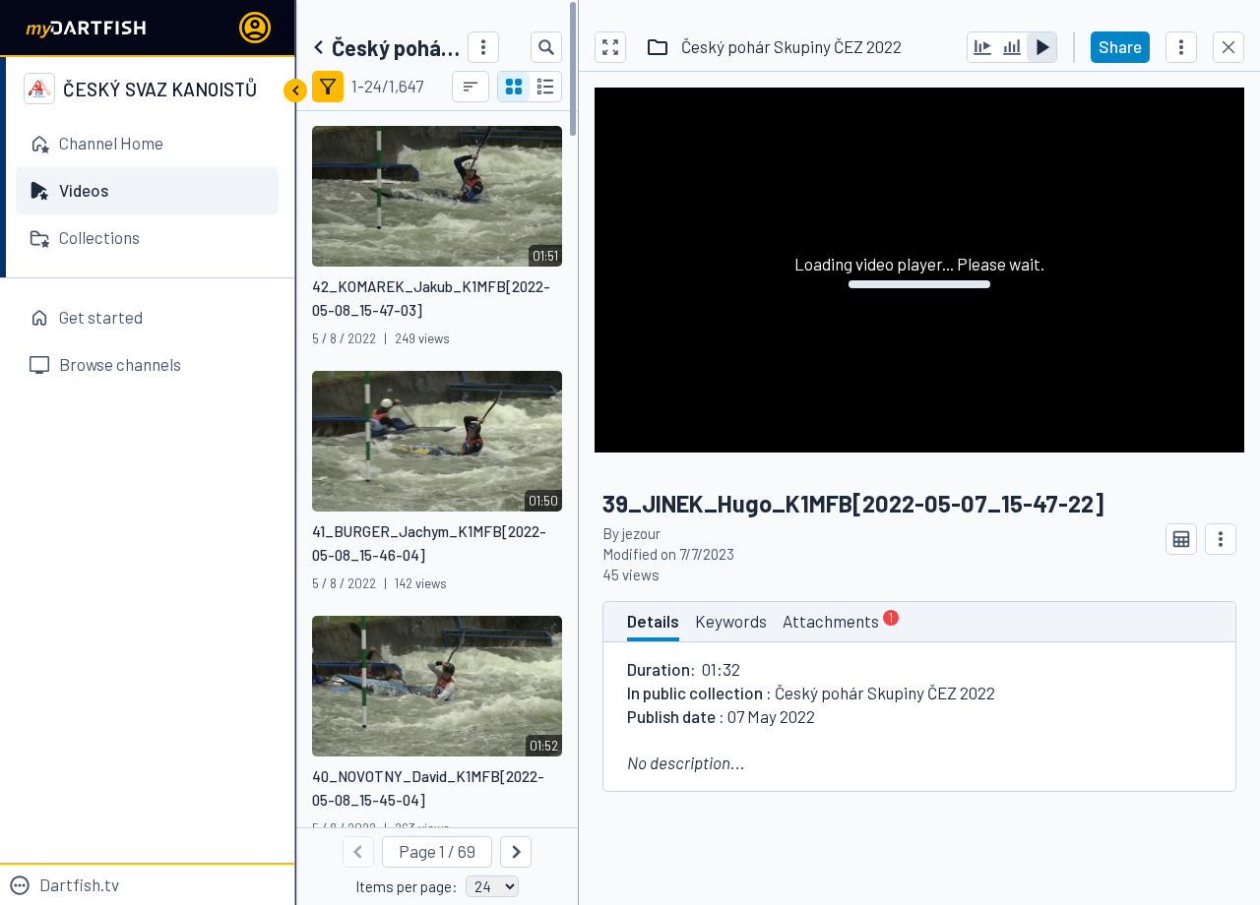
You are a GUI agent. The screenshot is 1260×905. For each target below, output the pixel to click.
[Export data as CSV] (1181, 539)
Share (1120, 46)
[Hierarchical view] (545, 86)
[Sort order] (470, 86)
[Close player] (1228, 47)
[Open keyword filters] (328, 86)
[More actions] (1181, 47)
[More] (483, 47)
